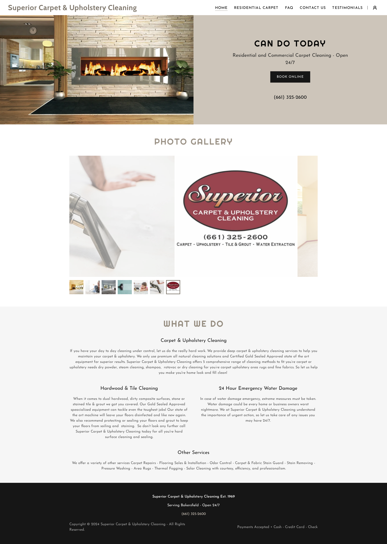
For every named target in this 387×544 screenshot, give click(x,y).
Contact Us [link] (313, 8)
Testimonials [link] (347, 8)
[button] (375, 8)
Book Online (290, 77)
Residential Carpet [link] (256, 8)
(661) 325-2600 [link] (290, 97)
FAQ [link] (289, 8)
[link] (73, 9)
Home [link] (221, 8)
